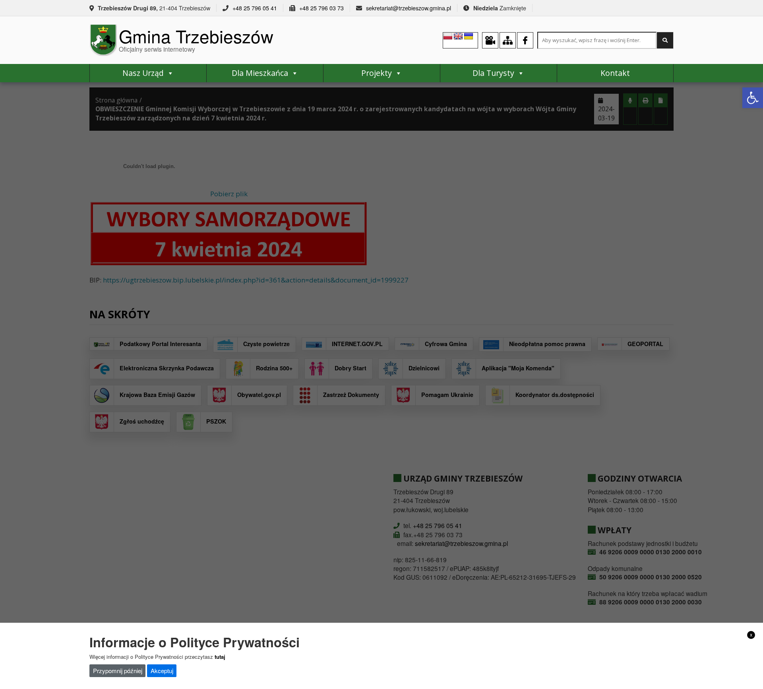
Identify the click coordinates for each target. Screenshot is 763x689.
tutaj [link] (220, 656)
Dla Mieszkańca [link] (260, 73)
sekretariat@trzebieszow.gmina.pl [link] (408, 8)
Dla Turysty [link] (493, 73)
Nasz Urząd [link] (143, 73)
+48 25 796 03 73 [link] (321, 8)
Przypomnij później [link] (117, 670)
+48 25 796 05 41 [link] (254, 8)
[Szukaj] (665, 40)
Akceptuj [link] (162, 670)
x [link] (751, 634)
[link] (752, 97)
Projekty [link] (376, 73)
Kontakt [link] (615, 73)
